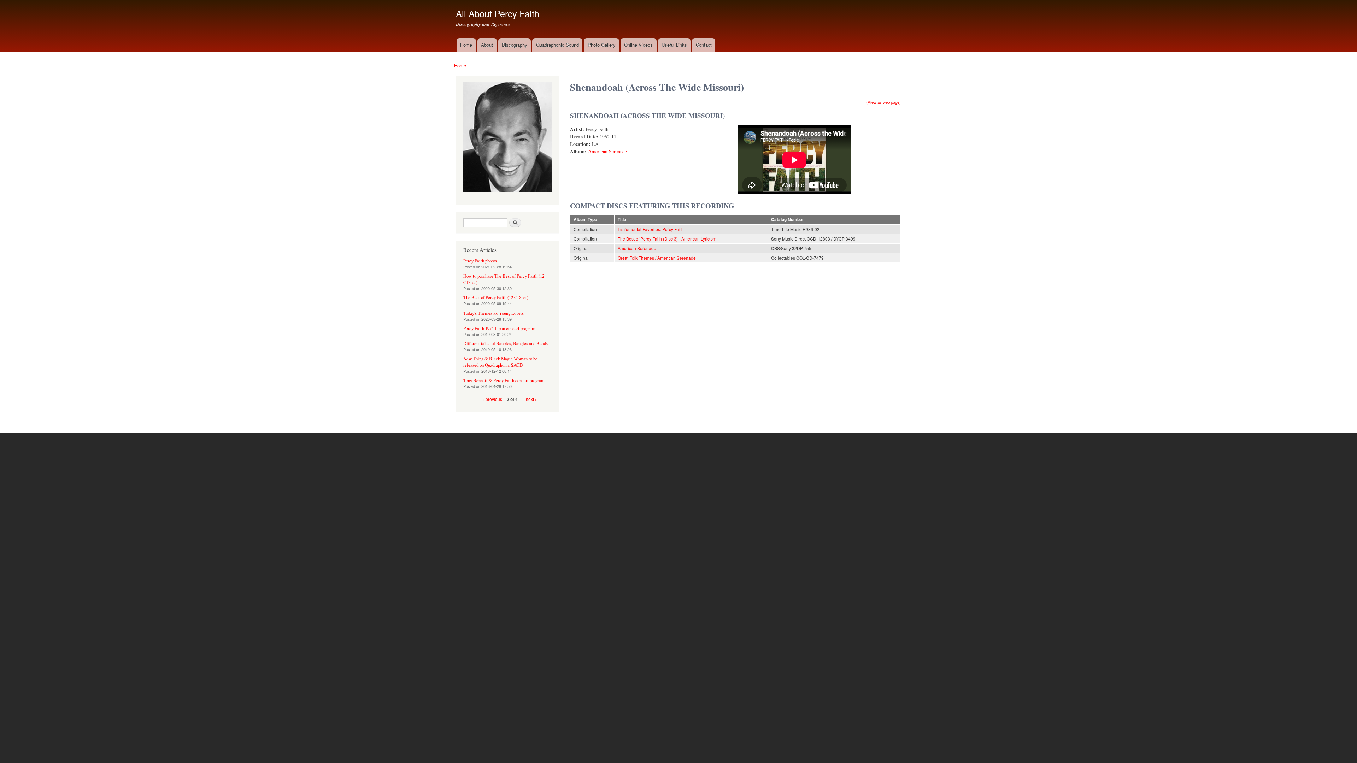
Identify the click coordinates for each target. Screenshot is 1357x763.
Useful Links (674, 44)
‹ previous (492, 399)
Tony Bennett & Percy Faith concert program (504, 381)
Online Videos (638, 44)
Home (466, 44)
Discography (514, 44)
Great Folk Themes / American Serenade (657, 258)
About (487, 44)
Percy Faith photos (480, 261)
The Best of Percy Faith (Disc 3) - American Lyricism (667, 239)
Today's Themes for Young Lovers (493, 313)
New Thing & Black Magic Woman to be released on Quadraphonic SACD (500, 362)
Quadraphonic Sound (557, 44)
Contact (704, 44)
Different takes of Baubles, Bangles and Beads (505, 344)
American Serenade (607, 151)
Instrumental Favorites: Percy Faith (651, 229)
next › (531, 399)
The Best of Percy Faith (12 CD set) (495, 298)
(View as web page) (883, 102)
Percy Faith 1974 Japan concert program (499, 328)
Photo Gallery (602, 44)
